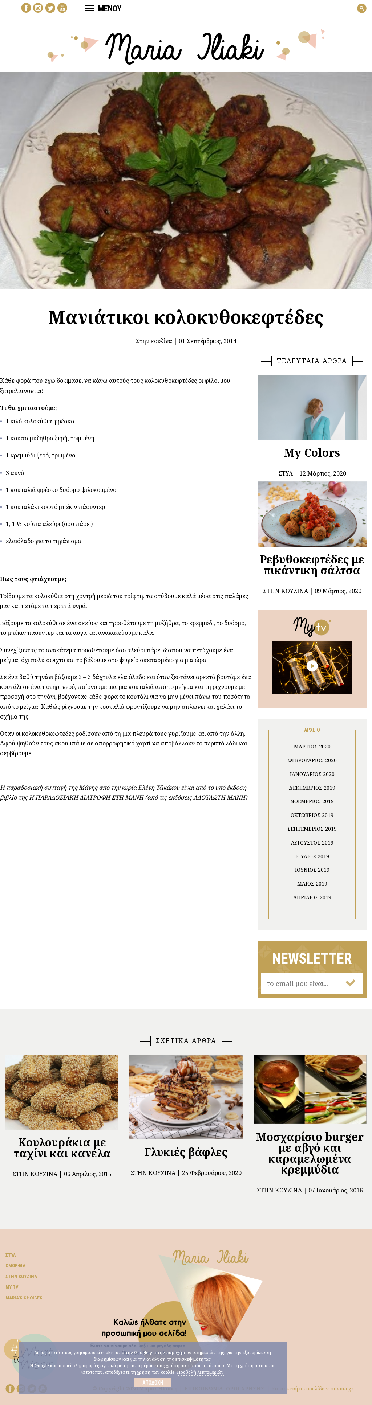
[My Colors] (312, 407)
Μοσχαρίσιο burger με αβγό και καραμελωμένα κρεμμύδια (310, 1153)
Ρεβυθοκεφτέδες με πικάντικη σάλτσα (312, 565)
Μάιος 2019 (312, 883)
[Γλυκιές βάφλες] (185, 1097)
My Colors (312, 452)
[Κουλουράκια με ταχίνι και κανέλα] (61, 1092)
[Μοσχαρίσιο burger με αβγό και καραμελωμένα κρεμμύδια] (310, 1089)
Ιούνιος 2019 (312, 869)
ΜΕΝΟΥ (109, 8)
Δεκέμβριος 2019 (312, 787)
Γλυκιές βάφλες (185, 1152)
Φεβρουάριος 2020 (312, 760)
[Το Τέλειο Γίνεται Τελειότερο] (312, 666)
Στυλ (10, 1255)
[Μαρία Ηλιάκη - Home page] (186, 46)
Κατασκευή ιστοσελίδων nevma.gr (312, 1388)
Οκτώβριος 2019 (312, 815)
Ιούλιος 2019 (312, 856)
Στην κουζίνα (154, 341)
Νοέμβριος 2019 (312, 801)
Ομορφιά (15, 1265)
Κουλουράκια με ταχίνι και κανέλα (62, 1147)
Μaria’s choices (24, 1298)
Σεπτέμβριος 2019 (312, 828)
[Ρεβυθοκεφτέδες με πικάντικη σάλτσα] (312, 514)
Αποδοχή (152, 1382)
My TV (12, 1287)
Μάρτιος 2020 (312, 746)
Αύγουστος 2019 (312, 842)
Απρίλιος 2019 (312, 897)
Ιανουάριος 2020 (312, 774)
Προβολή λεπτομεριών (200, 1372)
